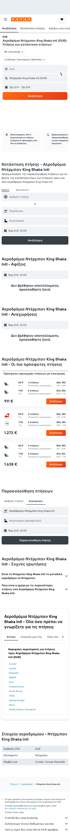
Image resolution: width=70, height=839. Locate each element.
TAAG (12, 695)
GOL (11, 682)
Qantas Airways (16, 700)
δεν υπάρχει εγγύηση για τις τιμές (20, 808)
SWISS (12, 677)
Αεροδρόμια (26, 784)
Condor (13, 663)
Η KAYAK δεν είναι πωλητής (21, 817)
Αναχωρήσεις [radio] (22, 190)
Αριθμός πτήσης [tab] (13, 501)
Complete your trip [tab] (31, 636)
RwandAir (14, 672)
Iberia (11, 704)
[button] (5, 19)
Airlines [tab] (11, 636)
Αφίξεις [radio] (5, 190)
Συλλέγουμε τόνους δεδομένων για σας (29, 823)
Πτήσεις (14, 784)
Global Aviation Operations (22, 709)
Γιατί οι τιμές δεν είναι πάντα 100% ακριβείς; (31, 829)
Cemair (12, 668)
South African (16, 691)
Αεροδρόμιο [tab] (36, 501)
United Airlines (16, 686)
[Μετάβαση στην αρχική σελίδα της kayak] (21, 19)
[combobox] (38, 211)
